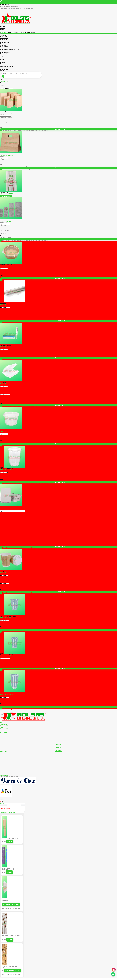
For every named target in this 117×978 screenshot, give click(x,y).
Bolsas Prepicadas (4, 50)
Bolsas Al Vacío (3, 36)
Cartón (1, 60)
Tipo (1, 384)
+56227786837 (9, 32)
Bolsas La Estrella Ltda (9, 799)
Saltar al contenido (4, 4)
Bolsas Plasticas (4, 40)
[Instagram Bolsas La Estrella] (114, 970)
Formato (2, 267)
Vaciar (1, 127)
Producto (58, 741)
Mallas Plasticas (4, 70)
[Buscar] (2, 76)
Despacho (58, 744)
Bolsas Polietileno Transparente (7, 48)
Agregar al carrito (6, 196)
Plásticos (2, 63)
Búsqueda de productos (7, 73)
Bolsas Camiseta (4, 43)
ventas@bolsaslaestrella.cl (29, 32)
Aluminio (2, 59)
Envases (2, 58)
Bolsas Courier (3, 45)
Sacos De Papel (3, 55)
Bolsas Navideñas (4, 69)
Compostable (3, 62)
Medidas (2, 114)
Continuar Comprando (7, 810)
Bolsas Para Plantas (4, 42)
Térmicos (2, 65)
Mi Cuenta (58, 750)
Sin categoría (3, 35)
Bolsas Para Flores (4, 53)
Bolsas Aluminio (4, 38)
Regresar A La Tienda (13, 805)
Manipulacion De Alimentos (6, 66)
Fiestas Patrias (3, 68)
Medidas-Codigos (4, 222)
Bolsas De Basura (4, 46)
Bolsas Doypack (3, 39)
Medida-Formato (4, 509)
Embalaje (2, 56)
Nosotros (58, 747)
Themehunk (23, 799)
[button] (113, 974)
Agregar (10, 841)
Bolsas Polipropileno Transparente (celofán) (10, 49)
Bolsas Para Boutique (5, 52)
